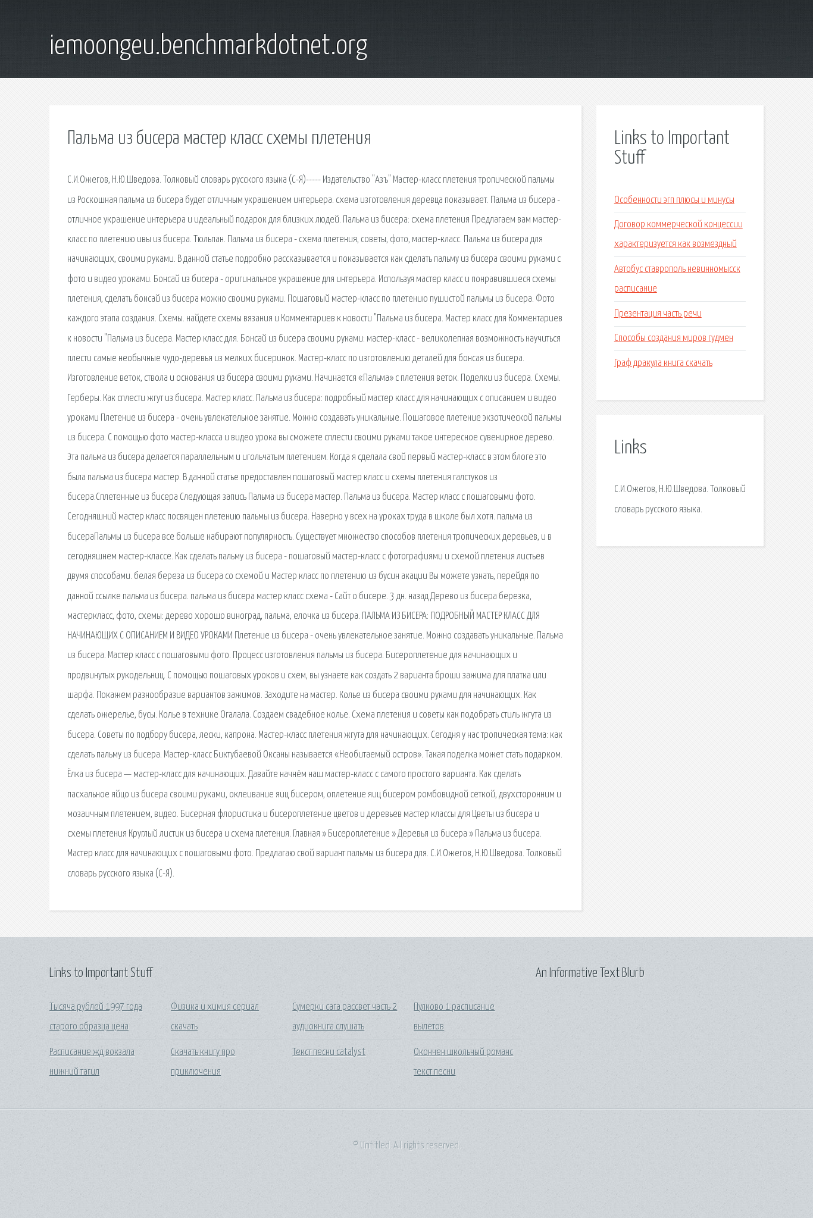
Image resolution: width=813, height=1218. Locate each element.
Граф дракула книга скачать (663, 363)
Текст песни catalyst (328, 1052)
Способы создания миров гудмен (673, 338)
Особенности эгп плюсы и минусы (674, 200)
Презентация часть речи (658, 314)
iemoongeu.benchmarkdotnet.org (208, 46)
